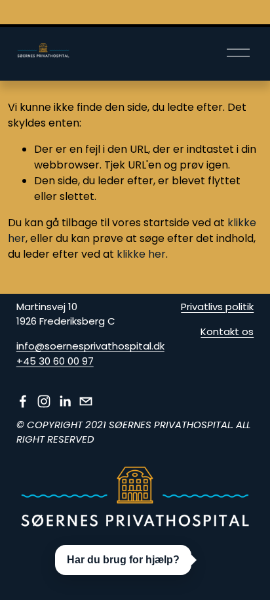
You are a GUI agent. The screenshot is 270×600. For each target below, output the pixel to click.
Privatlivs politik (217, 306)
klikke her (141, 254)
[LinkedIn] (64, 401)
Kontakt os (227, 331)
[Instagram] (43, 401)
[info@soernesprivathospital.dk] (85, 401)
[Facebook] (22, 401)
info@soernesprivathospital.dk (90, 346)
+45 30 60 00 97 (55, 361)
